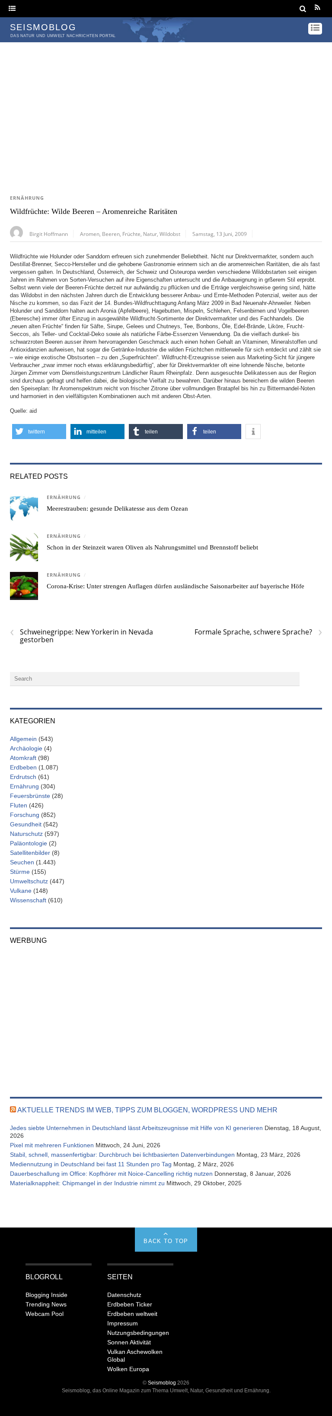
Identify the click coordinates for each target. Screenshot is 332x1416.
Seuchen (22, 862)
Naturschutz (26, 833)
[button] (39, 431)
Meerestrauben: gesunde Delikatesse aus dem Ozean (117, 508)
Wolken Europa (128, 1369)
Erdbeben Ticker (129, 1304)
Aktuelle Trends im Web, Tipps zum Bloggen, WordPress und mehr (147, 1110)
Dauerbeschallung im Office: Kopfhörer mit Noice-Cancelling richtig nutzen (111, 1173)
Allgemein (23, 738)
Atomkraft (23, 757)
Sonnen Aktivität (129, 1342)
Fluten (18, 805)
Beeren (111, 233)
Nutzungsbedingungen (138, 1332)
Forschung (24, 814)
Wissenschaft (28, 900)
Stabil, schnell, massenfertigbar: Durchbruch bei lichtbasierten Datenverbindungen (122, 1154)
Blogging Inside (46, 1294)
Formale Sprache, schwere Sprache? (258, 632)
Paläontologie (28, 843)
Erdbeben (23, 767)
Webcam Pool (45, 1313)
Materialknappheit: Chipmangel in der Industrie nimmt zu (87, 1183)
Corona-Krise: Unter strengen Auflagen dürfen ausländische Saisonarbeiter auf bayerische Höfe (175, 586)
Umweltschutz (29, 881)
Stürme (20, 871)
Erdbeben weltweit (132, 1313)
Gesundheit (26, 824)
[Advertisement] (166, 107)
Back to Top (166, 1241)
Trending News (46, 1304)
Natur (150, 233)
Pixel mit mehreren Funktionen (52, 1145)
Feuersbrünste (30, 795)
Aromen (89, 233)
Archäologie (26, 748)
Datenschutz (124, 1294)
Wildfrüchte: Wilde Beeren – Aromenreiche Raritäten (93, 211)
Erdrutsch (23, 776)
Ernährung (27, 198)
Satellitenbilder (30, 852)
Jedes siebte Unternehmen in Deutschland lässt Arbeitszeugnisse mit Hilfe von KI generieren (136, 1127)
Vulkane (21, 890)
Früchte (131, 233)
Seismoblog (162, 1382)
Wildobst (170, 233)
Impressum (122, 1323)
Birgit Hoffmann (48, 233)
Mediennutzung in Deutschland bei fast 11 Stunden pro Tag (91, 1164)
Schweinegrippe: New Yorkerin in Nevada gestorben (81, 636)
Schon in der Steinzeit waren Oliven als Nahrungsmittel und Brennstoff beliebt (152, 547)
